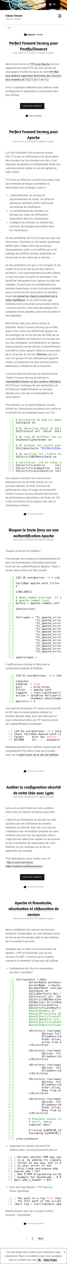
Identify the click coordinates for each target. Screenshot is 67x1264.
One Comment (35, 116)
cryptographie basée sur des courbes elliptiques (33, 381)
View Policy (50, 1259)
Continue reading (33, 107)
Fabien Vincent (14, 15)
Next (40, 1238)
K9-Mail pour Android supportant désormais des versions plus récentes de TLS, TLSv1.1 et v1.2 (33, 75)
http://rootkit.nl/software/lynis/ (24, 866)
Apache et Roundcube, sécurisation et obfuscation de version (33, 908)
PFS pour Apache (40, 64)
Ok (39, 1259)
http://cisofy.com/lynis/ (20, 862)
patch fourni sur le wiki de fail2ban (38, 754)
